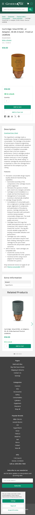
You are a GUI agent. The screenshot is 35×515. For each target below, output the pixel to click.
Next (32, 324)
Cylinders (17, 400)
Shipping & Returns (17, 370)
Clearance (17, 406)
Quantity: (7, 97)
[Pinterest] (19, 116)
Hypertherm (17, 428)
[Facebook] (5, 116)
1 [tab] (14, 353)
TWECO (17, 434)
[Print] (12, 116)
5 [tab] (20, 353)
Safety (17, 395)
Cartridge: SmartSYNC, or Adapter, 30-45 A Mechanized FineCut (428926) (16, 331)
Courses (17, 386)
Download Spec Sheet (11, 133)
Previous (2, 324)
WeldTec (18, 436)
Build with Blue (17, 364)
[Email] (9, 116)
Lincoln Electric (17, 422)
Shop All (17, 409)
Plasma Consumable (13, 267)
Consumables (17, 397)
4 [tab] (19, 353)
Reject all (13, 506)
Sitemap (17, 376)
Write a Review (6, 40)
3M (17, 425)
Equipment (17, 403)
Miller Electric (17, 419)
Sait (17, 439)
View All (17, 448)
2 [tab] (15, 353)
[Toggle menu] (3, 3)
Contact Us (17, 373)
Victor (17, 431)
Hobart (17, 445)
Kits (17, 389)
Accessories (18, 392)
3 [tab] (17, 353)
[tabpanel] (17, 323)
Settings (13, 501)
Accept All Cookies (13, 510)
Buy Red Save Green (17, 367)
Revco (17, 442)
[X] (15, 116)
